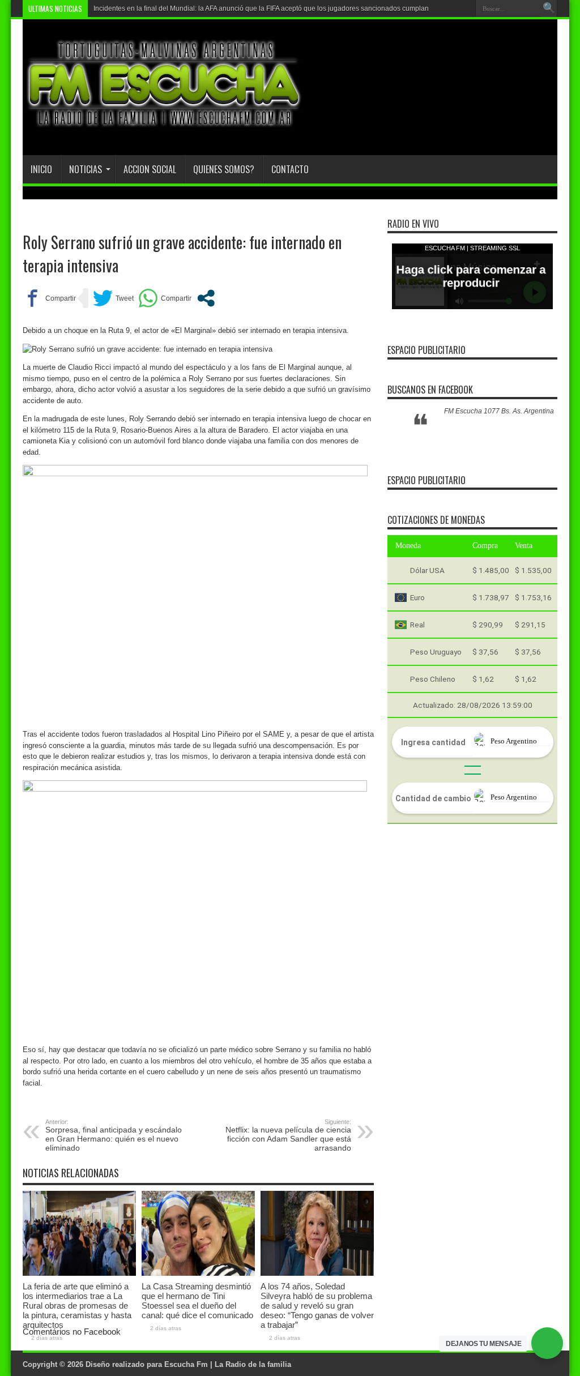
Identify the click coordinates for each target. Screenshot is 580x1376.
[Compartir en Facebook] (49, 299)
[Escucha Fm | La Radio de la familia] (164, 127)
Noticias (85, 170)
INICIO (41, 170)
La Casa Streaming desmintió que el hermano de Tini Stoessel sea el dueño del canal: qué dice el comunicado (197, 1301)
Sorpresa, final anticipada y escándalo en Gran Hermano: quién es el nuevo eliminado (113, 1136)
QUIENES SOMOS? (223, 170)
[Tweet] (113, 299)
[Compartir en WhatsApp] (164, 299)
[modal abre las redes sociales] (206, 299)
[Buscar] (548, 8)
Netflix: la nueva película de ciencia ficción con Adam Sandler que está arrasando (288, 1136)
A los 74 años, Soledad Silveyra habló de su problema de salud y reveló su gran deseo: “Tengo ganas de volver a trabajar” (317, 1306)
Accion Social (149, 170)
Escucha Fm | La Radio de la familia (227, 1365)
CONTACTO (290, 170)
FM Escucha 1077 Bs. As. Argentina (499, 412)
